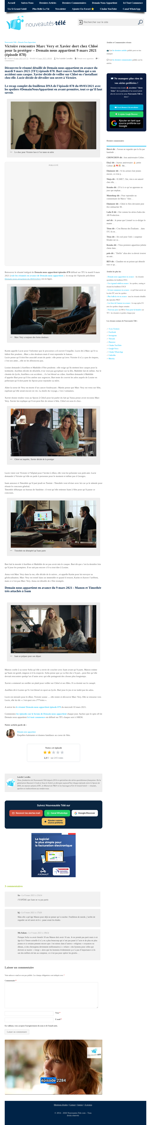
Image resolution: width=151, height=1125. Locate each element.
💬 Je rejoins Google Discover (126, 114)
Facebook (112, 332)
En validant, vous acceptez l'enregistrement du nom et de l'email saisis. (31, 1026)
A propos (88, 1105)
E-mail (58, 1019)
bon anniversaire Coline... (135, 157)
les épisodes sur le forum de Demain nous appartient (41, 714)
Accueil (11, 3)
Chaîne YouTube (108, 9)
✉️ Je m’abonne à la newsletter (126, 107)
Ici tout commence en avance (118, 290)
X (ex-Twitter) (114, 329)
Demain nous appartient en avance (121, 277)
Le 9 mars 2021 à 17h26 (32, 912)
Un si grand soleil (17, 9)
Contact (72, 1105)
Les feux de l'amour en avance (119, 303)
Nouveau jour (113, 310)
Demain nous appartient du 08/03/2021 (23, 279)
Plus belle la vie (40, 9)
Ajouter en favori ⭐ (83, 9)
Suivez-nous (27, 3)
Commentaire (10, 981)
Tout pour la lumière (133, 310)
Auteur (80, 1105)
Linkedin (112, 355)
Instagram (113, 335)
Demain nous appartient (104, 3)
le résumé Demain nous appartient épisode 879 (38, 707)
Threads (112, 339)
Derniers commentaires (74, 3)
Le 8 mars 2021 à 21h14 (32, 895)
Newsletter (60, 9)
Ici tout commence (133, 3)
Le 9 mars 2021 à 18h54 (39, 933)
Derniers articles (47, 3)
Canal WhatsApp (131, 9)
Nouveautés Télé (10, 42)
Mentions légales (61, 1105)
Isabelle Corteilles (66, 59)
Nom (57, 1013)
